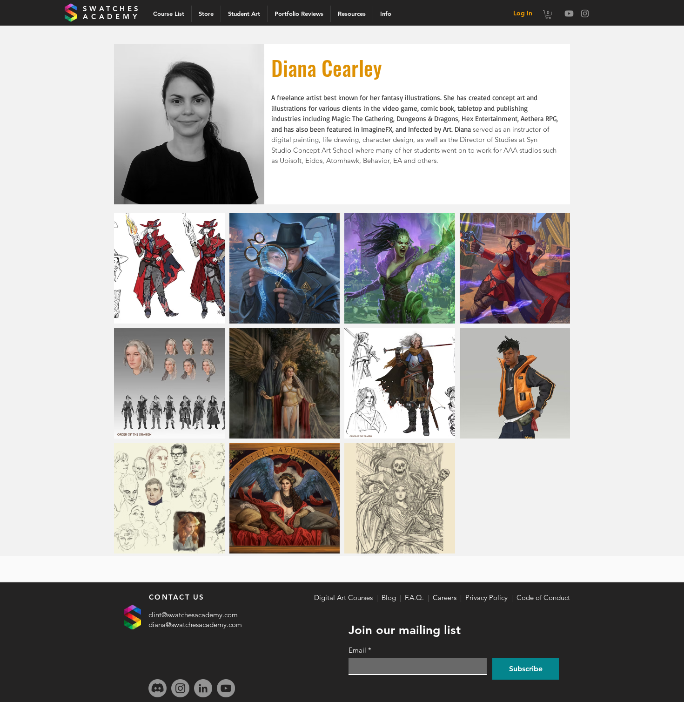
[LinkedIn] (203, 688)
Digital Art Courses (343, 597)
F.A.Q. (414, 597)
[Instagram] (585, 13)
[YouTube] (226, 688)
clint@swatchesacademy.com (193, 614)
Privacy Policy (486, 597)
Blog (389, 597)
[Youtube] (569, 13)
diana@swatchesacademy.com (195, 624)
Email (360, 650)
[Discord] (157, 688)
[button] (385, 14)
